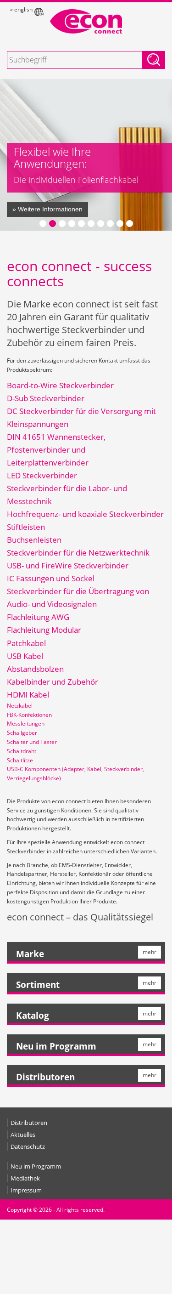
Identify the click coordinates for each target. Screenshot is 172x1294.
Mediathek (25, 1178)
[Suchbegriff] (153, 60)
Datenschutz (28, 1146)
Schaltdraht (21, 751)
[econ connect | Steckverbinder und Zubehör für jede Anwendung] (86, 21)
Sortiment (38, 985)
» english (21, 9)
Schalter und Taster (32, 742)
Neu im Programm (56, 1046)
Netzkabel (20, 705)
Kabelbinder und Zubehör (52, 681)
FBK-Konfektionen (29, 715)
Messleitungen (25, 723)
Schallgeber (22, 733)
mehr (149, 952)
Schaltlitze (20, 760)
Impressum (26, 1190)
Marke (30, 954)
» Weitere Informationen (47, 209)
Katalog (32, 1016)
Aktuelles (23, 1134)
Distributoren (45, 1077)
